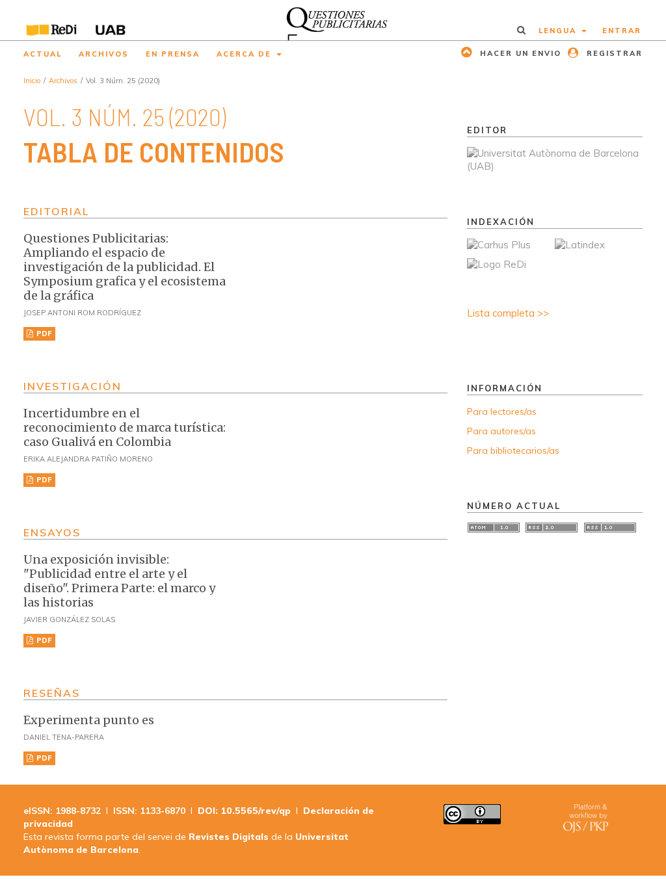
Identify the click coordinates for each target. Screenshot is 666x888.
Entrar (621, 30)
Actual (42, 54)
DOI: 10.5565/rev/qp (244, 810)
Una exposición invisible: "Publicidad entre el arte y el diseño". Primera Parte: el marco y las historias (119, 581)
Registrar (613, 53)
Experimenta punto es (88, 719)
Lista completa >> (508, 313)
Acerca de (245, 54)
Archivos (104, 54)
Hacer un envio (519, 53)
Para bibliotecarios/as (513, 450)
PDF (43, 333)
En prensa (173, 54)
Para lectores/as (502, 411)
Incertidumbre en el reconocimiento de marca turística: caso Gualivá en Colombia (124, 427)
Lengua (559, 30)
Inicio (31, 80)
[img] (333, 20)
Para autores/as (501, 431)
